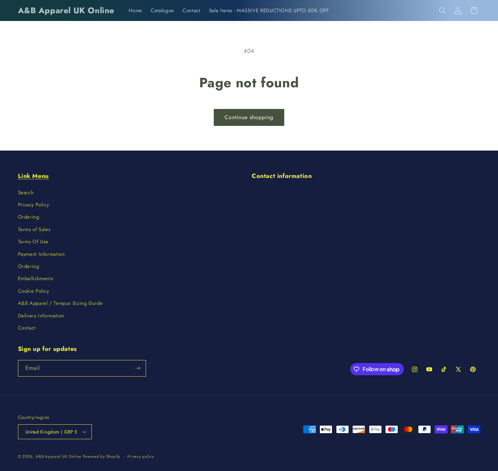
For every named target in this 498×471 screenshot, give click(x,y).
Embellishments (36, 278)
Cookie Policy (33, 291)
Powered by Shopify (101, 456)
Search (26, 192)
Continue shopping (249, 117)
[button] (442, 10)
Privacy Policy (33, 204)
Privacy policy (140, 456)
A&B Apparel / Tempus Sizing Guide (60, 303)
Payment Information (41, 254)
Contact (27, 328)
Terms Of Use (33, 241)
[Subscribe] (137, 368)
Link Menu (33, 176)
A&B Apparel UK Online (58, 456)
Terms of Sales (34, 229)
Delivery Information (41, 315)
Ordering (28, 217)
